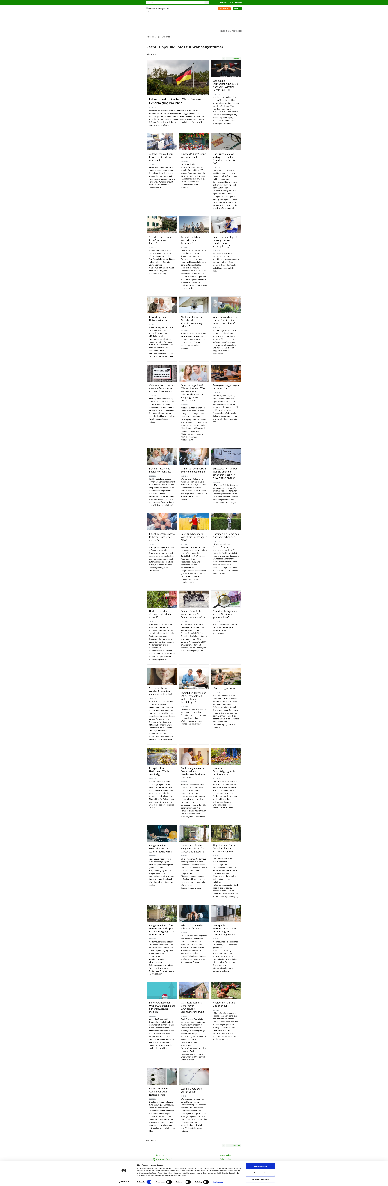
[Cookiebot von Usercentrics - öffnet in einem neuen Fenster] (124, 1182)
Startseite (150, 37)
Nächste (236, 58)
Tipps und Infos (163, 37)
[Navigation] (237, 8)
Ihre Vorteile (224, 8)
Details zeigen (218, 1182)
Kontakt (223, 2)
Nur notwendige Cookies (260, 1179)
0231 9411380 (236, 2)
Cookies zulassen (260, 1166)
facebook (160, 1155)
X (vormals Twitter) (164, 1159)
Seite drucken (225, 1155)
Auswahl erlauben (260, 1173)
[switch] (169, 1182)
